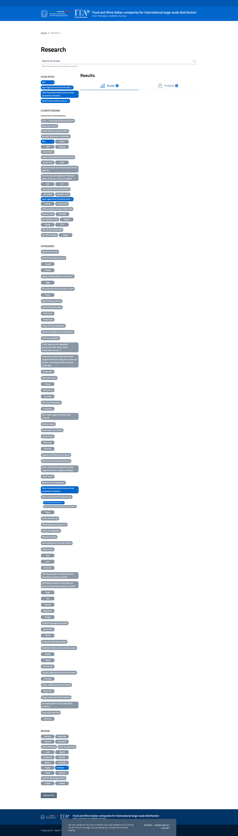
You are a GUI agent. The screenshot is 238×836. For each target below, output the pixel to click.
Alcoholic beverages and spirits (54, 623)
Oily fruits (48, 442)
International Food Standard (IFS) (55, 189)
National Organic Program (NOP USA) (57, 208)
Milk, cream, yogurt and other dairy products (56, 416)
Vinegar (48, 616)
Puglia (47, 767)
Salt (47, 561)
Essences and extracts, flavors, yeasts (58, 288)
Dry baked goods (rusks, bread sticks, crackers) (57, 705)
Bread (47, 635)
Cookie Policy (162, 825)
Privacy (148, 825)
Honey (47, 383)
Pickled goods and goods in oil (54, 524)
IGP (47, 183)
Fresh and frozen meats (52, 307)
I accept (165, 828)
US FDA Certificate (49, 234)
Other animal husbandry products (56, 460)
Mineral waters (48, 423)
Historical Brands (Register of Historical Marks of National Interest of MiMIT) (58, 177)
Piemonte (62, 762)
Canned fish (48, 666)
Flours (47, 294)
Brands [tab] (112, 85)
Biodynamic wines (49, 125)
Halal (62, 162)
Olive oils (47, 448)
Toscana (62, 772)
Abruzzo (47, 736)
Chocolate (48, 678)
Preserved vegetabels (51, 530)
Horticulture (48, 390)
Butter (47, 654)
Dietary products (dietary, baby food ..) (57, 276)
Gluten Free (47, 162)
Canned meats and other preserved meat (59, 672)
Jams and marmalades (51, 402)
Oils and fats (47, 436)
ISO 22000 (47, 194)
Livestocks (47, 408)
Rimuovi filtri (49, 795)
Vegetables (47, 610)
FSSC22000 (48, 151)
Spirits (47, 224)
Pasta (47, 512)
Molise (47, 762)
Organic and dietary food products (56, 454)
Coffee (47, 660)
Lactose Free (62, 203)
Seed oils (47, 567)
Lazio (48, 751)
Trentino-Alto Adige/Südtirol (53, 778)
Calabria (47, 741)
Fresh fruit (47, 313)
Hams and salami (49, 377)
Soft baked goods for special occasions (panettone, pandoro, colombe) (58, 575)
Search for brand (51, 61)
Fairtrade (62, 146)
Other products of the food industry (56, 496)
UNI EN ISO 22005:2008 (52, 229)
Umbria (48, 783)
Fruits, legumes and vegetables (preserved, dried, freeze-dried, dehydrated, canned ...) (55, 347)
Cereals (48, 263)
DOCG (62, 141)
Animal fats (47, 629)
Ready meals (47, 549)
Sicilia (47, 772)
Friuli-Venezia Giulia (67, 746)
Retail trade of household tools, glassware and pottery (60, 506)
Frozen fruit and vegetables (53, 325)
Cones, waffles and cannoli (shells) (56, 684)
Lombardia (47, 757)
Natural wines (48, 214)
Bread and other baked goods (54, 641)
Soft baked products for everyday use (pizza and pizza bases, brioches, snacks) (58, 584)
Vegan (65, 234)
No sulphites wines (50, 219)
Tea (47, 598)
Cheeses (47, 270)
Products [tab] (171, 85)
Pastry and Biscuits (50, 518)
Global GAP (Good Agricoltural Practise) (58, 157)
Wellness (48, 718)
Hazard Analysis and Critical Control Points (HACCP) (59, 169)
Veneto (62, 783)
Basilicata (62, 736)
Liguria (62, 751)
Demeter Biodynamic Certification (56, 136)
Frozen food (47, 319)
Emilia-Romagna (49, 746)
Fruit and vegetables (50, 338)
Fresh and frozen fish (51, 712)
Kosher (48, 203)
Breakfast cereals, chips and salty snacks (59, 647)
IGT (62, 183)
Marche (62, 757)
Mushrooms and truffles (52, 430)
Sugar (47, 592)
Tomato (48, 604)
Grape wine (47, 371)
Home (44, 33)
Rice (47, 555)
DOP (47, 146)
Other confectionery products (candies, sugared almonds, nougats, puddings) (58, 469)
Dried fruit (48, 691)
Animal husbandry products (53, 257)
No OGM (62, 214)
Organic (67, 219)
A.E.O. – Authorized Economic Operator (58, 120)
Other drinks (48, 476)
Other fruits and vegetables (53, 482)
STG (62, 224)
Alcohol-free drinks (50, 251)
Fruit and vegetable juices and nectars (57, 331)
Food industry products (51, 300)
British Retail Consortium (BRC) (55, 131)
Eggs (48, 282)
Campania (62, 741)
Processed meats (49, 536)
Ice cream (48, 396)
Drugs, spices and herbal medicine (56, 697)
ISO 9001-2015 (62, 194)
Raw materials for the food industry (56, 543)
